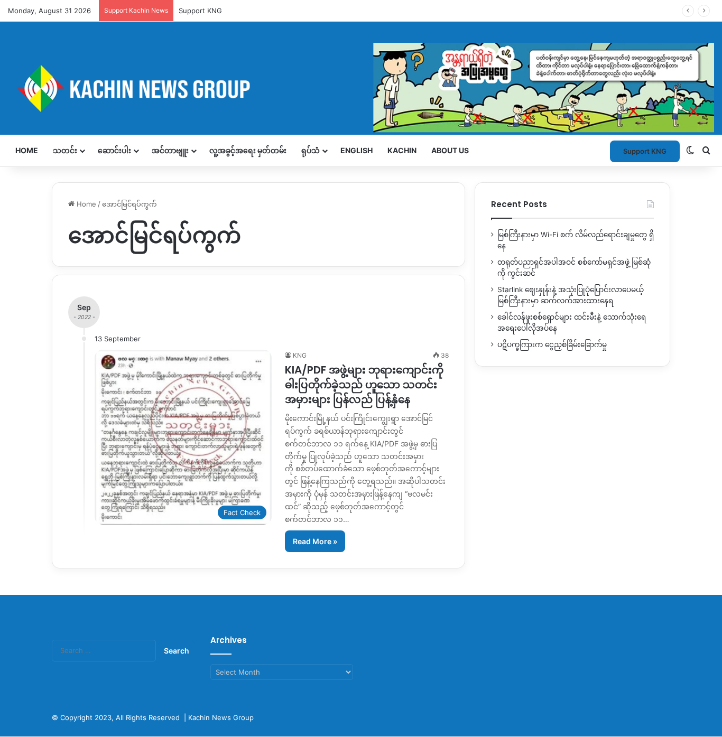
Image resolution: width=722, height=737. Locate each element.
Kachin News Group (221, 717)
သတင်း (65, 150)
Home (26, 150)
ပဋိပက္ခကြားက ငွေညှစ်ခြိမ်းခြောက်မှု (552, 344)
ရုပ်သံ (310, 150)
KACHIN (401, 150)
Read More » (315, 541)
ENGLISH (356, 150)
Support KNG (200, 10)
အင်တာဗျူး (170, 150)
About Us (450, 150)
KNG (300, 355)
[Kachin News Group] (361, 88)
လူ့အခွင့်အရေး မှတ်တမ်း (247, 150)
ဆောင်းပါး (114, 150)
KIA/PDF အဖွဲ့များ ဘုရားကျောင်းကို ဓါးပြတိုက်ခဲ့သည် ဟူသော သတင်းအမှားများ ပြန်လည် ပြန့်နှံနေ (364, 384)
